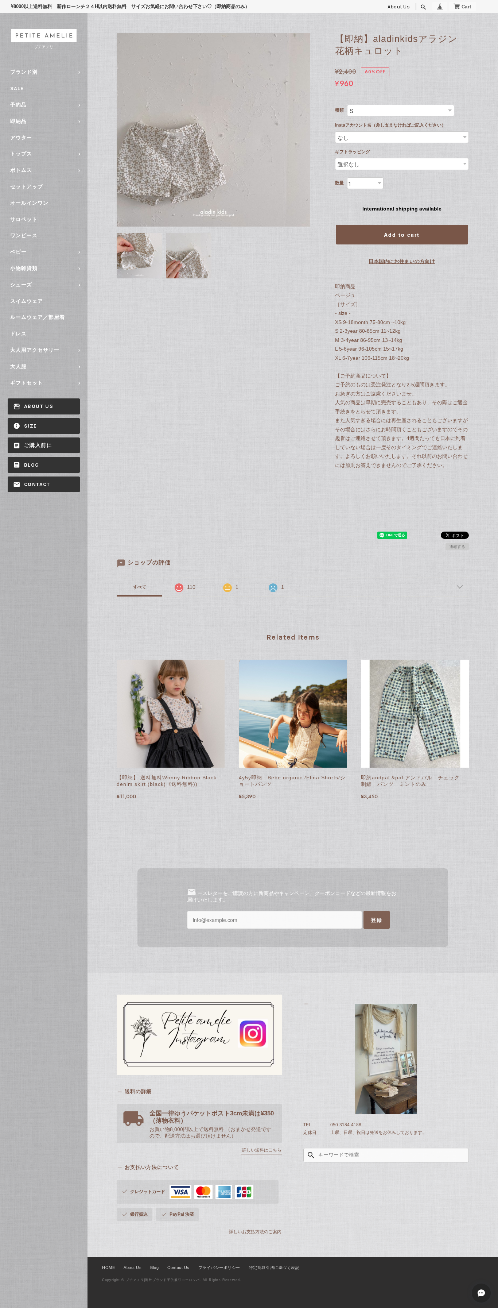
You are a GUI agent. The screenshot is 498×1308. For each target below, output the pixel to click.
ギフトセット (26, 383)
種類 (339, 110)
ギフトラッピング (352, 151)
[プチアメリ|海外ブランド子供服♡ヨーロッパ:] (386, 1059)
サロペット (24, 219)
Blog (31, 465)
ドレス (18, 334)
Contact (37, 484)
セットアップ (26, 187)
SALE (17, 88)
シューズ (21, 285)
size (30, 426)
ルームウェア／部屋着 (37, 317)
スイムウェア (26, 301)
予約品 (18, 105)
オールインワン (29, 203)
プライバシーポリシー (219, 1267)
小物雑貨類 (24, 268)
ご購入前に (38, 445)
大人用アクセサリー (34, 350)
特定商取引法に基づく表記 (274, 1267)
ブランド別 (24, 72)
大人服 (18, 366)
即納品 (18, 121)
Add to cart (402, 234)
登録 (376, 919)
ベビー (18, 252)
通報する (457, 546)
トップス (21, 154)
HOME (108, 1267)
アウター (21, 138)
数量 (339, 182)
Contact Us (178, 1267)
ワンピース (24, 235)
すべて (139, 587)
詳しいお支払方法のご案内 (255, 1231)
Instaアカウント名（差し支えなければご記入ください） (390, 125)
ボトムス (21, 170)
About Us (399, 7)
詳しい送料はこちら (261, 1150)
